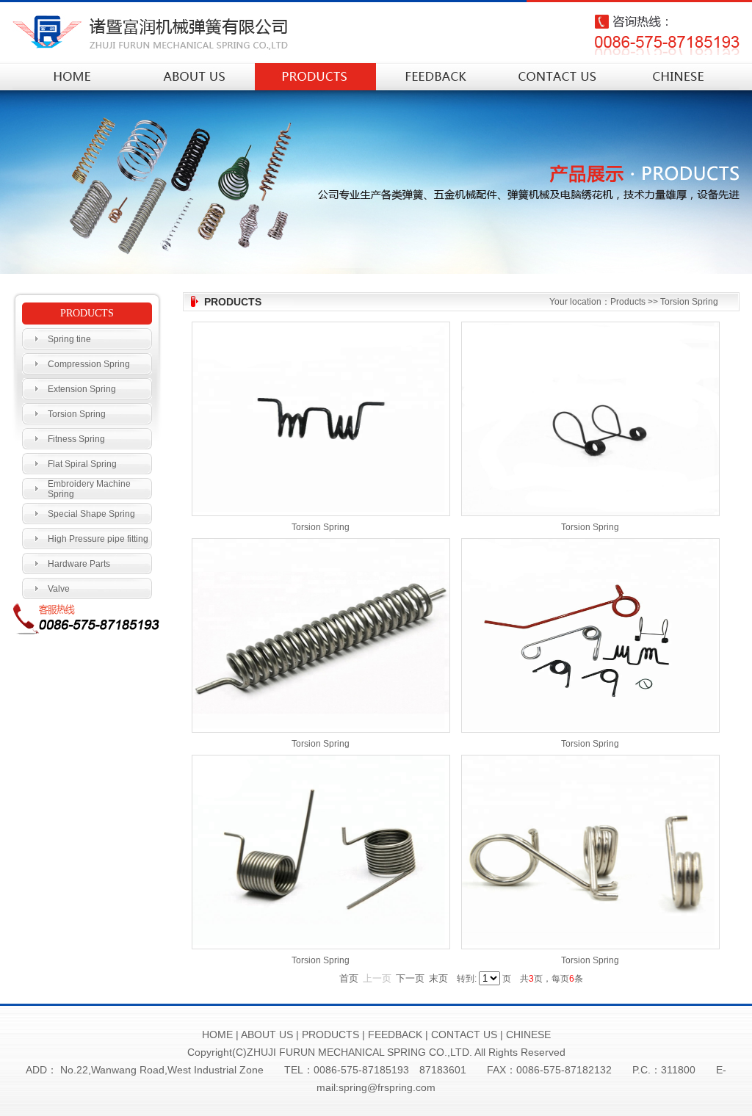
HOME (217, 1034)
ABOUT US (267, 1034)
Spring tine (69, 339)
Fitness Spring (76, 439)
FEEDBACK (395, 1034)
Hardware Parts (79, 564)
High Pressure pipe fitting (98, 539)
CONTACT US (464, 1034)
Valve (59, 589)
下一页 (410, 978)
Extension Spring (82, 389)
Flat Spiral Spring (82, 464)
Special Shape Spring (91, 514)
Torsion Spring (77, 414)
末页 (438, 978)
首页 (348, 978)
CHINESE (528, 1034)
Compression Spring (89, 364)
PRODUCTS (330, 1034)
